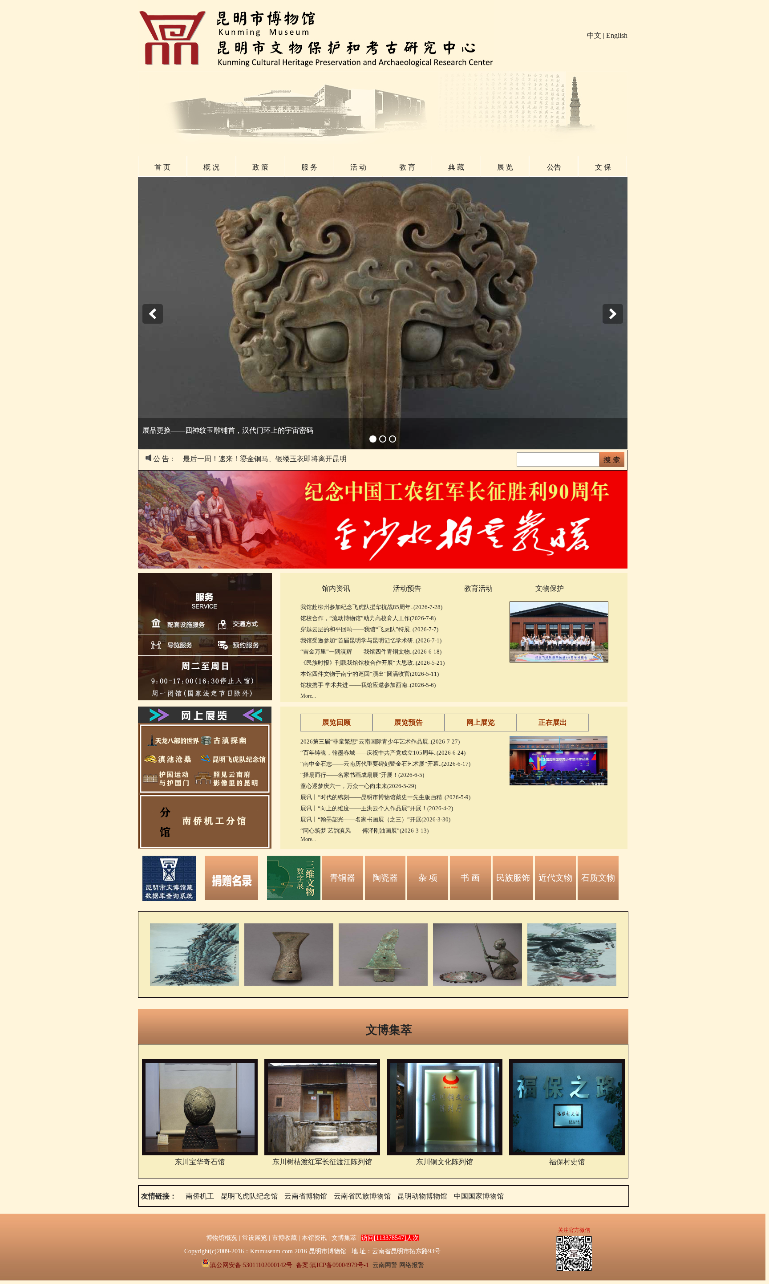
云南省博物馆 (305, 1196)
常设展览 (254, 1238)
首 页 (162, 167)
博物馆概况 (221, 1238)
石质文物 (598, 877)
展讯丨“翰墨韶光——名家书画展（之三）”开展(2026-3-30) (375, 819)
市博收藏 (284, 1238)
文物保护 (549, 588)
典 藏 (456, 167)
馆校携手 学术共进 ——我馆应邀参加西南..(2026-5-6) (368, 685)
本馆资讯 (314, 1238)
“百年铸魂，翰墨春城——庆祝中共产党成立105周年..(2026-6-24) (382, 752)
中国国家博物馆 (479, 1196)
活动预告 (407, 588)
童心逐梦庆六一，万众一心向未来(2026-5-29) (358, 786)
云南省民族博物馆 (362, 1196)
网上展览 (480, 722)
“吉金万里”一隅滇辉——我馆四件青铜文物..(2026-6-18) (370, 651)
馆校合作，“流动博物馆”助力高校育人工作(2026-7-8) (368, 618)
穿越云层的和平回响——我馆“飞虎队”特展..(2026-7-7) (369, 629)
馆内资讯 (336, 588)
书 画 (470, 877)
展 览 (505, 167)
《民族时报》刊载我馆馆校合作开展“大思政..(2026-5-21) (372, 662)
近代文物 (555, 877)
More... (308, 696)
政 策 (260, 167)
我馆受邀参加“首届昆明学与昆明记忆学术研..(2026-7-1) (370, 640)
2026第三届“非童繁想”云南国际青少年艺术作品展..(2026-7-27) (380, 741)
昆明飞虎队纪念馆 (249, 1196)
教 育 (407, 167)
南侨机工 (200, 1196)
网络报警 (411, 1265)
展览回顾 (336, 722)
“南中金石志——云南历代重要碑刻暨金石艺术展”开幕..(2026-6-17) (385, 763)
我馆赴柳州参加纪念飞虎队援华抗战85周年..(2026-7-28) (371, 607)
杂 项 (427, 877)
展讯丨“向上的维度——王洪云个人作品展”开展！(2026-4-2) (376, 808)
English (616, 35)
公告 (554, 167)
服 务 (309, 167)
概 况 (211, 167)
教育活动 (478, 588)
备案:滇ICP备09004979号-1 (332, 1265)
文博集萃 (389, 1029)
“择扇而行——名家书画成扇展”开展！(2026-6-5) (362, 775)
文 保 (603, 167)
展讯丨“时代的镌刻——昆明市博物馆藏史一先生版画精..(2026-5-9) (385, 797)
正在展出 (552, 722)
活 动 (358, 167)
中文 (594, 35)
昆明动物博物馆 (422, 1196)
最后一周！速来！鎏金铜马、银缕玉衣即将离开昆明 (265, 459)
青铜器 (342, 877)
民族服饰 (513, 877)
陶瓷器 (385, 877)
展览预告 (408, 722)
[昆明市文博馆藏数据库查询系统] (169, 898)
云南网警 (384, 1265)
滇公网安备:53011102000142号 (251, 1265)
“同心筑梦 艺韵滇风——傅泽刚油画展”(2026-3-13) (364, 830)
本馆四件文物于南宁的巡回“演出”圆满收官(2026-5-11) (369, 673)
